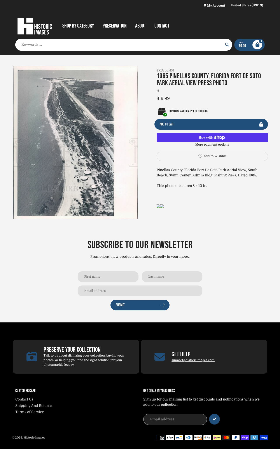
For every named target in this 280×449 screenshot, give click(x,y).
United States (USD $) (247, 5)
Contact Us (24, 399)
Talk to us (51, 355)
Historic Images (34, 437)
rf (158, 90)
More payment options (212, 144)
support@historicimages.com (193, 360)
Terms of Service (29, 412)
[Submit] (214, 419)
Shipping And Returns (33, 406)
